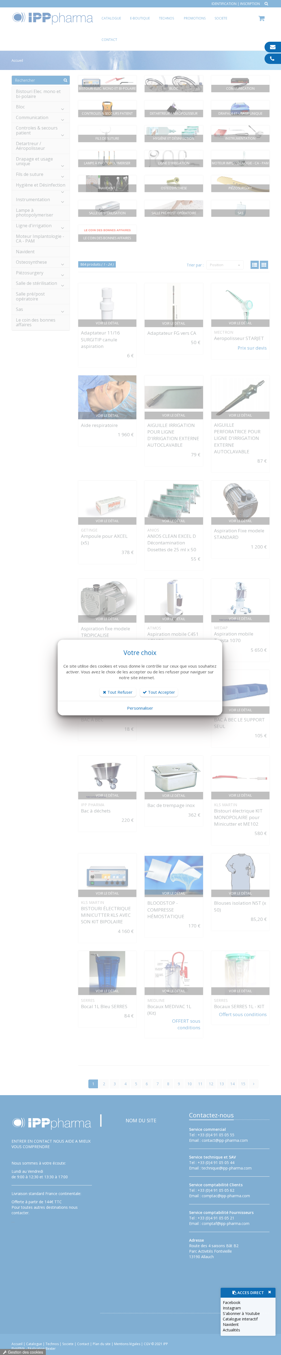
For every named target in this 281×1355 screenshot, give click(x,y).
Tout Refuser (119, 692)
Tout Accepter (161, 692)
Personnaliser (140, 708)
